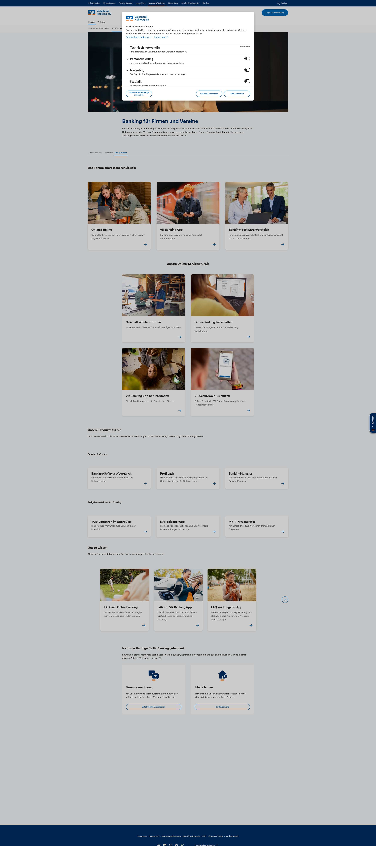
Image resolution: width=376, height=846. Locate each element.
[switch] (247, 58)
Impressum (160, 37)
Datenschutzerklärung (137, 37)
